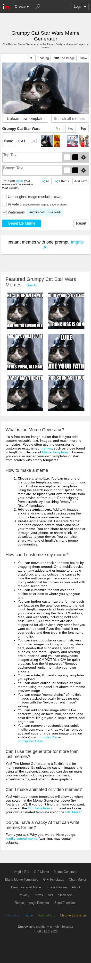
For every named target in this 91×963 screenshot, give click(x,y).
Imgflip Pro (49, 737)
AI (48, 181)
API (50, 895)
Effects (64, 181)
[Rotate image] (31, 58)
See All (32, 285)
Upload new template (25, 119)
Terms (38, 895)
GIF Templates (39, 808)
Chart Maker (77, 879)
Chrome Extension (73, 915)
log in (19, 181)
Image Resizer (57, 887)
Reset (81, 223)
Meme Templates (55, 452)
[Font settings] (83, 157)
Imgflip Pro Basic (30, 741)
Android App (46, 915)
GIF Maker (73, 812)
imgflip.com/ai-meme (22, 838)
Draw (83, 58)
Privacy (24, 895)
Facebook (12, 915)
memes (46, 448)
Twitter (28, 915)
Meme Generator (65, 872)
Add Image (67, 58)
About (76, 887)
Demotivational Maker (26, 887)
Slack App (65, 895)
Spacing (43, 58)
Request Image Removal (32, 903)
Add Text (80, 181)
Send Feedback (65, 903)
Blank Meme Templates (21, 879)
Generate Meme (21, 223)
